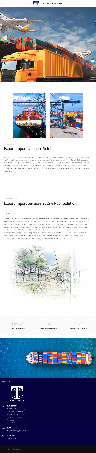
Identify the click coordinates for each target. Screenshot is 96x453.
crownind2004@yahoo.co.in (16, 431)
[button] (2, 44)
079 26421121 (11, 439)
